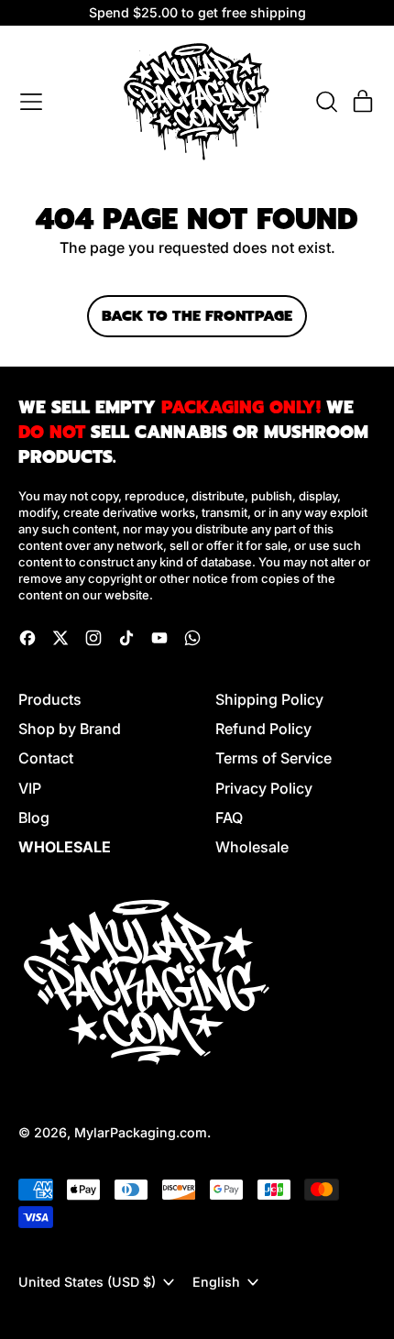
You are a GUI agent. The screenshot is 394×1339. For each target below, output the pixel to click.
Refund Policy (263, 728)
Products (50, 699)
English (216, 1282)
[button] (326, 102)
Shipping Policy (269, 699)
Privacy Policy (263, 788)
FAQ (229, 817)
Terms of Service (273, 758)
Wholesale (252, 847)
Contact (45, 758)
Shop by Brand (69, 728)
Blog (33, 817)
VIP (29, 788)
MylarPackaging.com (140, 1132)
